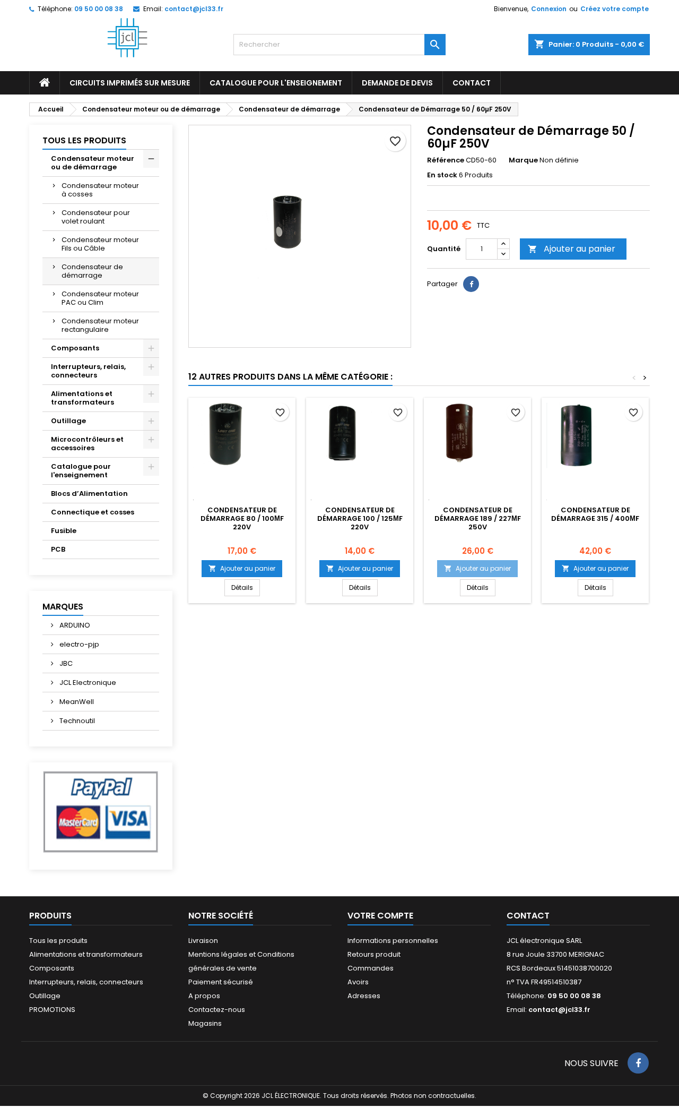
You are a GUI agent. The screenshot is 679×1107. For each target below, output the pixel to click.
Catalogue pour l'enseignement (276, 83)
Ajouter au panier (571, 249)
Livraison (203, 941)
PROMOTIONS (52, 1010)
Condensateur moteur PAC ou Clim (100, 298)
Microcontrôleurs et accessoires (87, 443)
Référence (445, 160)
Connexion (549, 8)
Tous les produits (84, 140)
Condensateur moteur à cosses (100, 190)
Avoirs (358, 982)
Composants (75, 348)
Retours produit (374, 954)
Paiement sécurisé (220, 982)
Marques (62, 606)
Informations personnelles (392, 941)
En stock (442, 175)
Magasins (205, 1023)
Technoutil (76, 721)
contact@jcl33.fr (193, 8)
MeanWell (76, 702)
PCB (58, 549)
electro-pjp (78, 644)
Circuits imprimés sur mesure (129, 83)
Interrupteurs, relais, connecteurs (88, 371)
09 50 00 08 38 (98, 8)
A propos (204, 996)
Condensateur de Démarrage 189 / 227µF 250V (477, 518)
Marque (523, 160)
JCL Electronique (87, 682)
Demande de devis (397, 83)
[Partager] (471, 284)
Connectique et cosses (92, 512)
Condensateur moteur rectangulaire (100, 325)
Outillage (68, 421)
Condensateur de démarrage (92, 271)
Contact (528, 915)
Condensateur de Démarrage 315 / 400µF (595, 514)
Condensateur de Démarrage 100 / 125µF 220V (360, 518)
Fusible (63, 531)
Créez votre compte (614, 8)
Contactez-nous (216, 1010)
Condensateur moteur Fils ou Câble (100, 244)
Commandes (370, 968)
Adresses (363, 996)
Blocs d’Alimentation (89, 493)
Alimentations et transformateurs (82, 398)
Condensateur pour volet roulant (96, 217)
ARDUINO (74, 625)
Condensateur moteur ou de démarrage (92, 162)
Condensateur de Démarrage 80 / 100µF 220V (242, 518)
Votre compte (380, 915)
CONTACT (471, 83)
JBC (65, 663)
